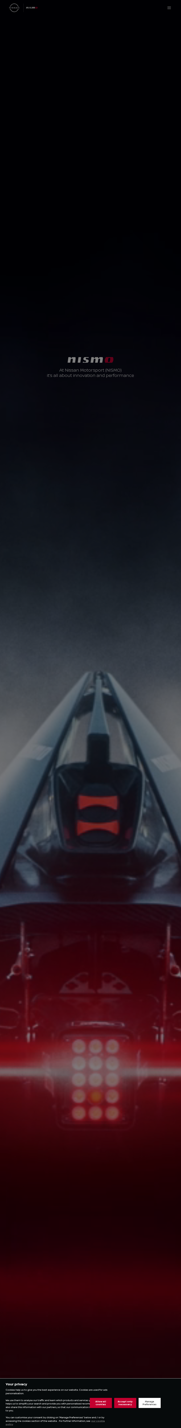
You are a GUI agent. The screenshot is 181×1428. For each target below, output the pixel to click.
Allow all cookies (100, 1403)
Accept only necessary (125, 1403)
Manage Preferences (149, 1403)
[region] (90, 1403)
